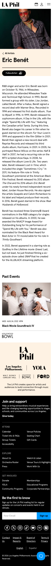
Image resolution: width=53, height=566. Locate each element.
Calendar (6, 432)
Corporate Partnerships (38, 489)
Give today (8, 416)
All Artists (10, 53)
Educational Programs (37, 485)
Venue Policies (34, 432)
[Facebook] (7, 527)
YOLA (4, 485)
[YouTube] (33, 527)
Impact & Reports (17, 539)
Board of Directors (31, 539)
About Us (6, 458)
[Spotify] (39, 527)
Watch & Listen (34, 458)
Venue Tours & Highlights (39, 462)
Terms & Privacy (45, 539)
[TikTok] (26, 527)
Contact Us (6, 539)
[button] (49, 4)
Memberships (33, 481)
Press (4, 466)
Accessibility (8, 444)
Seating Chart (33, 436)
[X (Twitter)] (13, 527)
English (20, 548)
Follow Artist (11, 73)
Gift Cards (32, 440)
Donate (5, 481)
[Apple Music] (46, 527)
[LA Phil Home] (10, 4)
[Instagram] (20, 527)
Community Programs (12, 489)
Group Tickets (9, 440)
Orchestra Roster (10, 462)
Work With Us (33, 466)
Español (32, 548)
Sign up (44, 516)
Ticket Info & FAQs (11, 436)
